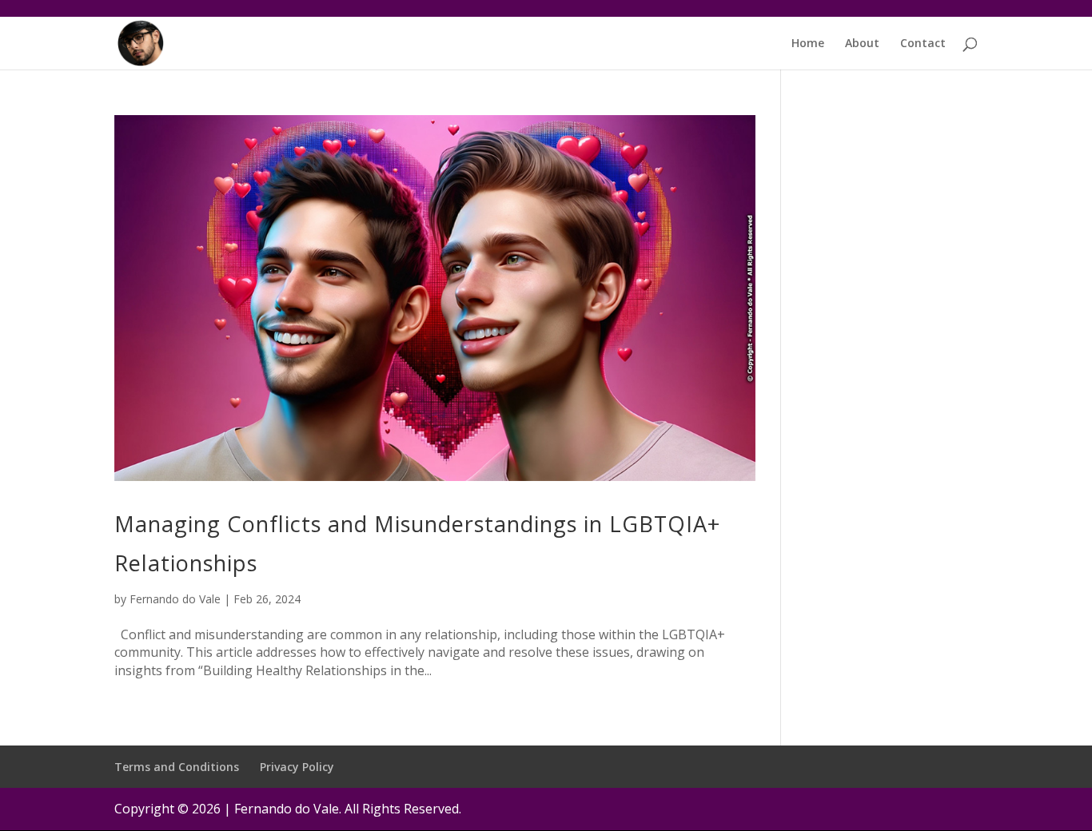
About (862, 44)
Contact (923, 44)
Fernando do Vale (175, 598)
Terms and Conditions (176, 766)
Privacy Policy (297, 766)
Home (807, 44)
